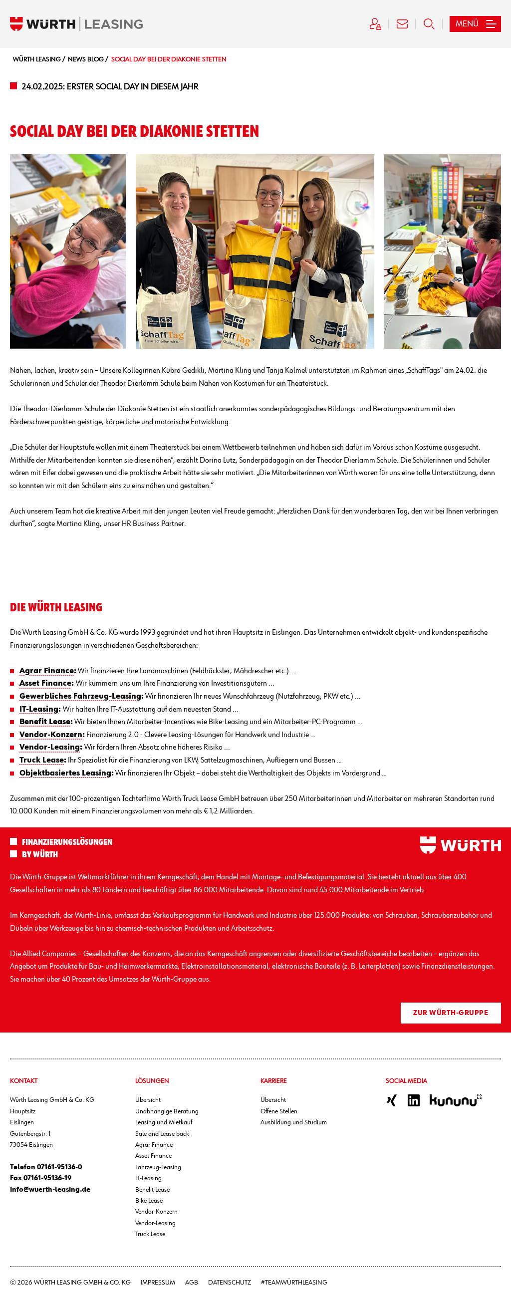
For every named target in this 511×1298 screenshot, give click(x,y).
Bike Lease (149, 1200)
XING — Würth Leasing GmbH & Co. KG (392, 1100)
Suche (429, 24)
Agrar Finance (154, 1144)
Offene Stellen (278, 1111)
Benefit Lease (152, 1189)
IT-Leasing (148, 1178)
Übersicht (148, 1099)
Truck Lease (150, 1234)
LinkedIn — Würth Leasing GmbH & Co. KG (414, 1100)
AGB (191, 1282)
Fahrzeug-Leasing (158, 1167)
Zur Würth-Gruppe (450, 1013)
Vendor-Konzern (156, 1211)
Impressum (158, 1282)
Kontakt (402, 24)
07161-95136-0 (59, 1167)
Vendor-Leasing (155, 1223)
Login (375, 24)
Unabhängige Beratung (167, 1111)
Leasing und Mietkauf (163, 1122)
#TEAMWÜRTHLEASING (294, 1282)
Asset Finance (153, 1155)
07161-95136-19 (47, 1178)
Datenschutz (229, 1282)
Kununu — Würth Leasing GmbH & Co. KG (456, 1100)
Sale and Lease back (162, 1133)
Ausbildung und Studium (293, 1122)
